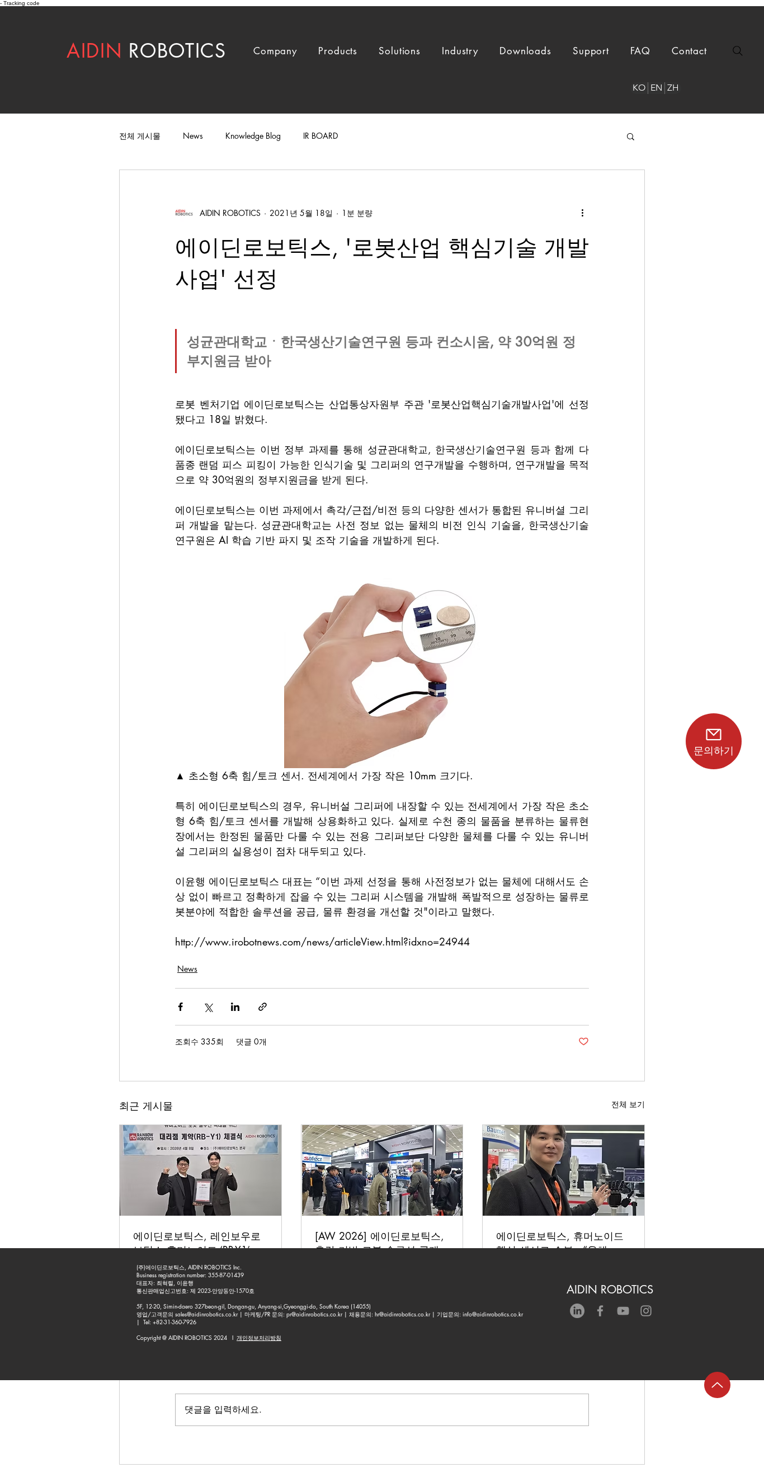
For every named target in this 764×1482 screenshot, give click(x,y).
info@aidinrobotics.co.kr (493, 1314)
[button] (275, 51)
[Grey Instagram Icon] (646, 1311)
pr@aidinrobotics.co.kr (314, 1314)
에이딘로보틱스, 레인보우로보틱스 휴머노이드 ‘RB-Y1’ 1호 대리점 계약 (197, 1243)
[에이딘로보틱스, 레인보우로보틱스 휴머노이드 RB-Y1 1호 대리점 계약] (200, 1170)
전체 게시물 (140, 135)
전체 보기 (628, 1104)
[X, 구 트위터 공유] (207, 1006)
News (193, 135)
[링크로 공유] (262, 1006)
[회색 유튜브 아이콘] (623, 1311)
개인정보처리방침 (259, 1337)
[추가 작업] (582, 212)
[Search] (737, 51)
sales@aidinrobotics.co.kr (206, 1314)
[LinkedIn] (577, 1311)
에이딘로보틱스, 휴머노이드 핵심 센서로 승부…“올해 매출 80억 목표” (560, 1243)
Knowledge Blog (253, 135)
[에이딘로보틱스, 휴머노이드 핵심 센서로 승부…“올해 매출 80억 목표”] (563, 1170)
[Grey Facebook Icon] (600, 1311)
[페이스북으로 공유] (180, 1006)
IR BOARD (320, 135)
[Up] (717, 1385)
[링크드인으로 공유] (235, 1006)
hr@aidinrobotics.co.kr (402, 1314)
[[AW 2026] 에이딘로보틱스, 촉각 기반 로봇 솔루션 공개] (382, 1170)
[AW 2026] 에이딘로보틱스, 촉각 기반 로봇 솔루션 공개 (379, 1243)
